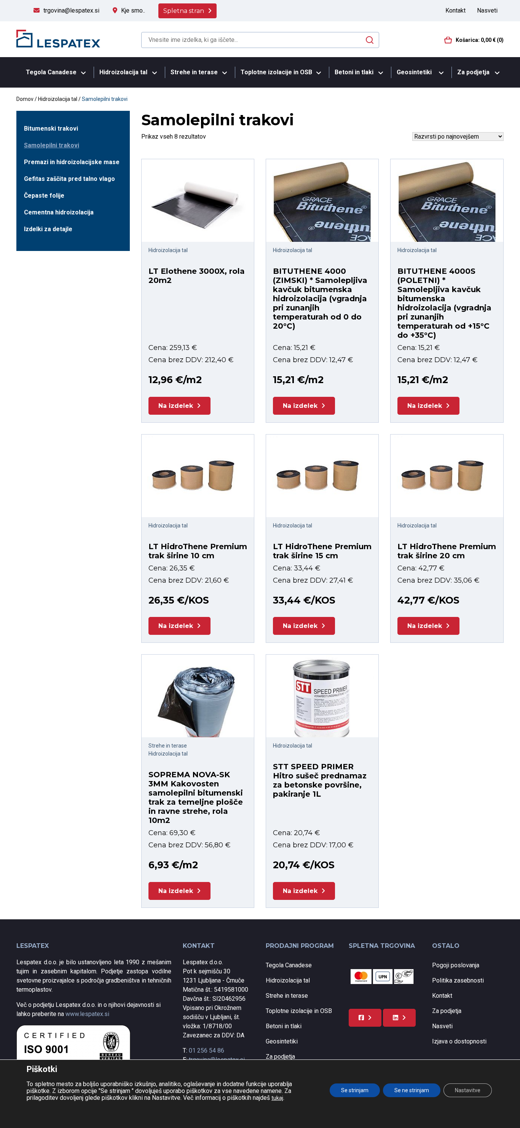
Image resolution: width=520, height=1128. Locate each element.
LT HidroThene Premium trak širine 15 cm (322, 551)
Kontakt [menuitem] (455, 10)
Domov (24, 99)
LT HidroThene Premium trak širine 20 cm (446, 551)
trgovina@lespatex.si (71, 10)
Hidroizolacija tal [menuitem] (123, 72)
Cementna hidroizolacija (59, 212)
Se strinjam (354, 1090)
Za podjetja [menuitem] (473, 72)
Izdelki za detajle (48, 229)
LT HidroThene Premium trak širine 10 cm (197, 551)
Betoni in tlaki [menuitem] (354, 72)
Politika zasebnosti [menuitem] (458, 980)
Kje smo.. (133, 10)
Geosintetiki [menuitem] (414, 72)
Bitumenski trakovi (51, 128)
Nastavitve (467, 1090)
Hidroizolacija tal (57, 99)
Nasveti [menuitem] (487, 10)
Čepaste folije (44, 195)
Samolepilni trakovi (51, 145)
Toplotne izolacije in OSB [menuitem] (276, 72)
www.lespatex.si (87, 1014)
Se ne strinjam (411, 1090)
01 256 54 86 (206, 1050)
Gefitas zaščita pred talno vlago (69, 178)
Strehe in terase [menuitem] (194, 72)
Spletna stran (183, 10)
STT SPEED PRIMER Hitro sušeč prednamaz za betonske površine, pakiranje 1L (320, 780)
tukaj (277, 1098)
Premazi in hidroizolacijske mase (72, 162)
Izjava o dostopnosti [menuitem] (459, 1041)
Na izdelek (175, 405)
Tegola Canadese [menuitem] (51, 72)
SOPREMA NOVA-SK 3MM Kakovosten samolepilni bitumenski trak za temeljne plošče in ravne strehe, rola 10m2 (195, 797)
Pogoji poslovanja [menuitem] (455, 965)
